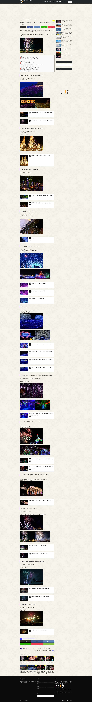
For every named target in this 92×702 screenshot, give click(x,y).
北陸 (38, 681)
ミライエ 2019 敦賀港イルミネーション (27, 62)
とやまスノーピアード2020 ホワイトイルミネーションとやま (31, 67)
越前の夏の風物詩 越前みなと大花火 (66, 56)
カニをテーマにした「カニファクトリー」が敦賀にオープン (66, 25)
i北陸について (61, 1)
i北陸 (66, 700)
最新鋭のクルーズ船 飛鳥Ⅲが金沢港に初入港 (66, 37)
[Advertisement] (46, 11)
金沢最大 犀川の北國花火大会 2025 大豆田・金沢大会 (66, 49)
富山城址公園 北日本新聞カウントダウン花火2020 (29, 69)
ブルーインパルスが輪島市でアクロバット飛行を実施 (66, 29)
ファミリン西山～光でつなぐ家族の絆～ (28, 59)
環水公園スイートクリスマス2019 (27, 68)
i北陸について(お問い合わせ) (24, 700)
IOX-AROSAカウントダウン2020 (26, 70)
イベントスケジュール (45, 1)
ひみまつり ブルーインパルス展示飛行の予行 (66, 45)
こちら (35, 216)
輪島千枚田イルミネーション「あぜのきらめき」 (29, 57)
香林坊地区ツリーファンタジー (26, 61)
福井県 (57, 1)
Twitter (66, 1)
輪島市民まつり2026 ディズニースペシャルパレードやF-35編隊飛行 (66, 33)
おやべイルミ (23, 63)
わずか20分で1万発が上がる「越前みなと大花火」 (66, 21)
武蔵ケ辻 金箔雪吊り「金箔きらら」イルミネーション (30, 58)
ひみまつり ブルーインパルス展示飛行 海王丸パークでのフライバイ (66, 41)
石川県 (50, 1)
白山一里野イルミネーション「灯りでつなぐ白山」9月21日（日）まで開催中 (66, 53)
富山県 (54, 1)
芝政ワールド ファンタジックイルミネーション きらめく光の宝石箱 (32, 64)
